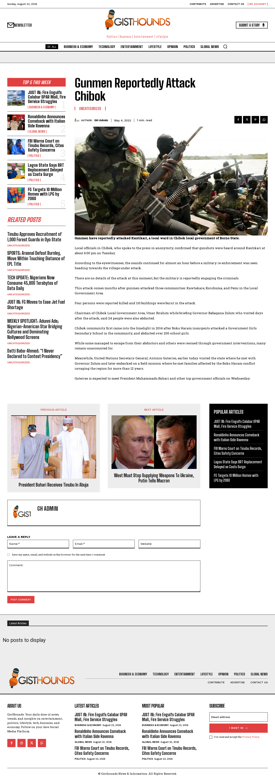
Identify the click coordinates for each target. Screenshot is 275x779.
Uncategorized (18, 245)
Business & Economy (41, 107)
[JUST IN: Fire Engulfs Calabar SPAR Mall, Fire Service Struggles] (16, 98)
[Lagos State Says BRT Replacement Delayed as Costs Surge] (16, 171)
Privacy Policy (250, 737)
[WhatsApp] (264, 119)
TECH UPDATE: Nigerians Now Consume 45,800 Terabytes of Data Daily (32, 283)
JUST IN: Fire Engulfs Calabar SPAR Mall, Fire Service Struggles (47, 97)
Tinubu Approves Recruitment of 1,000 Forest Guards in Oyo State (34, 236)
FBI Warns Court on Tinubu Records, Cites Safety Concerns (46, 145)
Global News (37, 131)
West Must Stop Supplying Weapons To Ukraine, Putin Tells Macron (154, 478)
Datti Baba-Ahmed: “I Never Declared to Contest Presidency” (34, 353)
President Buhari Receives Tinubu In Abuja (53, 484)
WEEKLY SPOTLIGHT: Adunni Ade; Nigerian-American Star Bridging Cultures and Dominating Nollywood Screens (34, 329)
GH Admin (101, 120)
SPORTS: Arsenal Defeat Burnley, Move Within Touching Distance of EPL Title (36, 258)
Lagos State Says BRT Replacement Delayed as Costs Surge (46, 170)
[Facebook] (238, 119)
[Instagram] (21, 743)
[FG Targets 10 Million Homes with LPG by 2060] (16, 195)
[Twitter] (246, 119)
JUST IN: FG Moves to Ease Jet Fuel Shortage (36, 304)
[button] (225, 46)
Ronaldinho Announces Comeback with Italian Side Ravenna (46, 121)
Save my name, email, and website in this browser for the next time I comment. (59, 554)
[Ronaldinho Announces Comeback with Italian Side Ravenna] (16, 122)
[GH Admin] (78, 120)
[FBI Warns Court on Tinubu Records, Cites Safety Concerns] (16, 147)
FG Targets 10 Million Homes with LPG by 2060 (45, 194)
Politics (34, 155)
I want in (236, 728)
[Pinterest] (255, 119)
